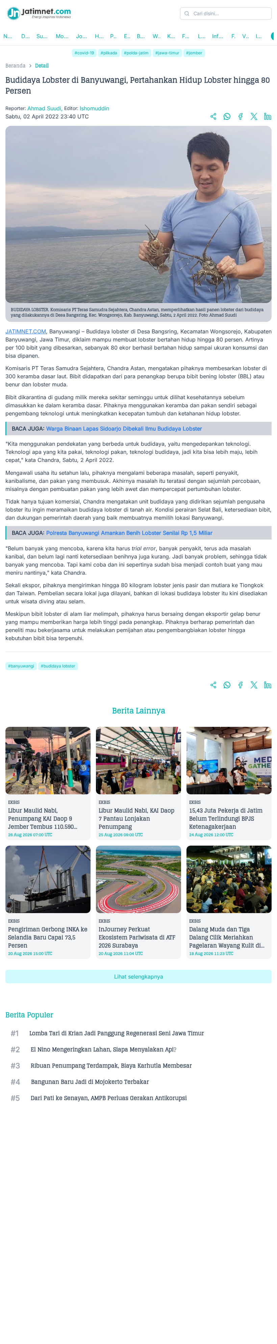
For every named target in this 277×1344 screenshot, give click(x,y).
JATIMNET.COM (25, 331)
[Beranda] (38, 13)
